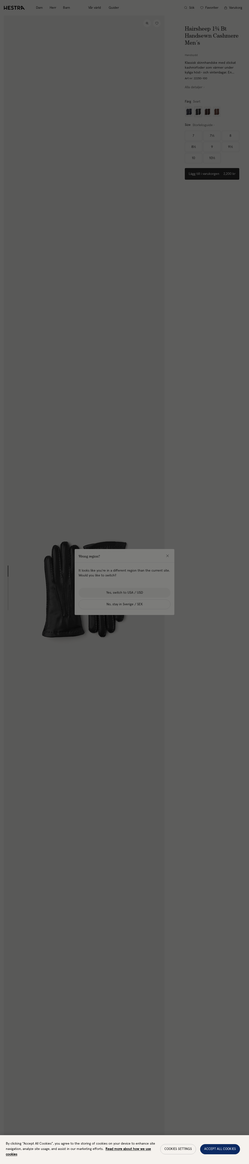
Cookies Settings (178, 1149)
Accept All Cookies (220, 1149)
